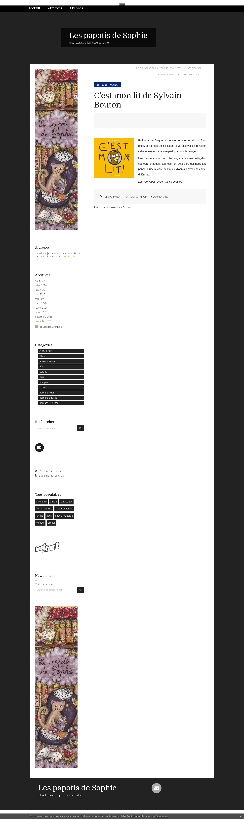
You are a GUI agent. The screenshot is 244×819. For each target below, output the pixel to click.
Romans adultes (48, 397)
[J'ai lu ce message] (240, 816)
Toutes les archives (51, 326)
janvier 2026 (41, 312)
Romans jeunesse (49, 402)
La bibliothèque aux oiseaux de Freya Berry (157, 67)
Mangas (44, 382)
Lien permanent (113, 196)
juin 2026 (40, 289)
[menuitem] (36, 8)
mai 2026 (40, 294)
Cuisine (43, 371)
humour (40, 522)
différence (41, 501)
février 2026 (41, 307)
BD (41, 366)
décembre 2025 (43, 316)
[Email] (39, 447)
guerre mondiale (64, 515)
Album (43, 356)
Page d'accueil (193, 67)
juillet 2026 (40, 285)
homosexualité (44, 508)
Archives (55, 8)
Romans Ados (47, 392)
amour (51, 522)
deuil (49, 515)
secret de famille (64, 508)
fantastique (66, 501)
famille (39, 515)
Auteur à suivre (47, 361)
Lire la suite (69, 256)
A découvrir (45, 350)
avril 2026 (40, 298)
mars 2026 (40, 303)
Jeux (42, 377)
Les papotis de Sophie (108, 35)
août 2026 (40, 280)
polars (43, 387)
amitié (53, 501)
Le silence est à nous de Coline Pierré (181, 74)
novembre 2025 (43, 321)
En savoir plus (162, 816)
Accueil (34, 8)
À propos (76, 8)
